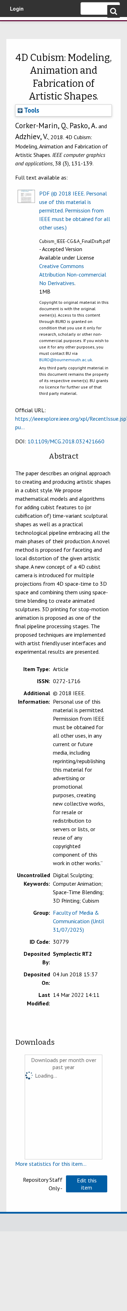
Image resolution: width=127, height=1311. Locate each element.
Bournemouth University (16, 26)
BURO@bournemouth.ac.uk (65, 359)
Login (17, 8)
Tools (31, 110)
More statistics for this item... (50, 1163)
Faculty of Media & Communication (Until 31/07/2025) (78, 921)
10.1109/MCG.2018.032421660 (66, 441)
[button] (86, 1183)
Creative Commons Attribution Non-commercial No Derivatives (72, 274)
